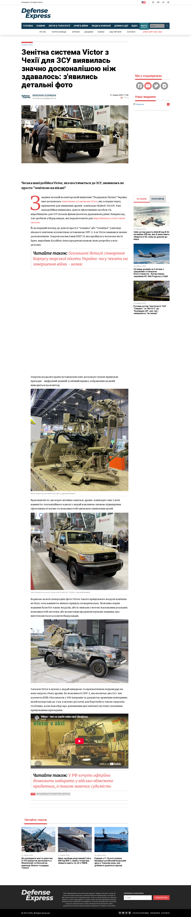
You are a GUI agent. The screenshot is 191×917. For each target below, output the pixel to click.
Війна (44, 794)
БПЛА (39, 794)
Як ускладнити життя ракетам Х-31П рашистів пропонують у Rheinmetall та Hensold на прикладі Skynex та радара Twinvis (36, 863)
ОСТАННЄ (142, 199)
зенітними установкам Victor (79, 201)
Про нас (42, 32)
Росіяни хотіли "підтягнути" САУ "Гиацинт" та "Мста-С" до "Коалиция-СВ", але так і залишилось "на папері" (150, 310)
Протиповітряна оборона (59, 794)
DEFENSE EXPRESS (44, 95)
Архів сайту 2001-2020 (152, 32)
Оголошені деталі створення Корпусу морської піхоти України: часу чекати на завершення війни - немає (80, 259)
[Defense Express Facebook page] (153, 3)
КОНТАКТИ (165, 913)
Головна (24, 45)
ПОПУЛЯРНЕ (158, 199)
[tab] (142, 198)
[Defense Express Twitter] (163, 3)
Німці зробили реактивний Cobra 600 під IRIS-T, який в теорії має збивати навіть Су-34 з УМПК (74, 860)
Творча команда (59, 32)
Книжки (101, 32)
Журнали (76, 32)
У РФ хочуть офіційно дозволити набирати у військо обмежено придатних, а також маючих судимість (73, 781)
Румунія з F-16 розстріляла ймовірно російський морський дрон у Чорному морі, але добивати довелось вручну (110, 862)
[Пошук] (167, 26)
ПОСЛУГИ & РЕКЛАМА (141, 913)
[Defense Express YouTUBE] (158, 3)
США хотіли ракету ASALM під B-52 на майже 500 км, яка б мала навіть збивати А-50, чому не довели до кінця (152, 235)
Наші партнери (115, 32)
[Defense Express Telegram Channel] (168, 3)
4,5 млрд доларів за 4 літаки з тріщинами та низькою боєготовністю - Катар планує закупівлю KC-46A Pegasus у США (151, 273)
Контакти (131, 32)
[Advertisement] (116, 13)
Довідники (88, 32)
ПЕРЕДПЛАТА (155, 913)
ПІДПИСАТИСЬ (161, 898)
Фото (31, 45)
